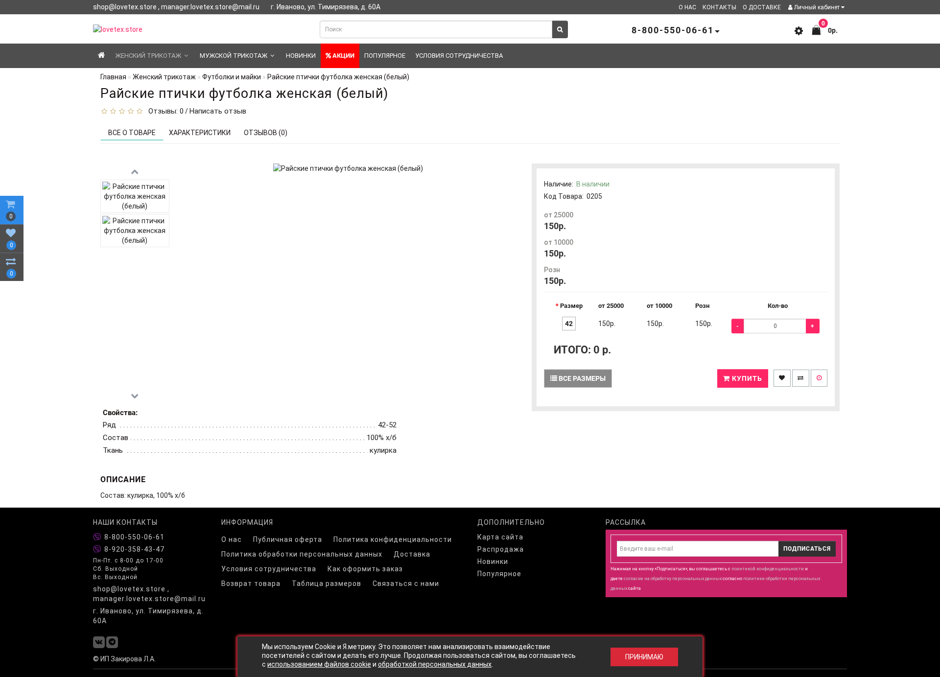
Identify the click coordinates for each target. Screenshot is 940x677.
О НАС (687, 7)
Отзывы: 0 (164, 111)
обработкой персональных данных (435, 664)
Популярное (384, 55)
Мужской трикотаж (233, 55)
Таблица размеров (326, 583)
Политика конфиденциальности (392, 539)
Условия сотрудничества (459, 55)
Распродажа (500, 549)
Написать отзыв (217, 111)
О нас (231, 539)
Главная (113, 77)
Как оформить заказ (365, 569)
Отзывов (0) (265, 133)
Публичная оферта (287, 539)
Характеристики (200, 133)
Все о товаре (132, 133)
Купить (746, 378)
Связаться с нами (406, 583)
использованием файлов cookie (319, 664)
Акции (342, 55)
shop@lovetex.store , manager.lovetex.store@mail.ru (149, 594)
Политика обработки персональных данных (301, 554)
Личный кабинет (817, 7)
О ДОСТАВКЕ (762, 7)
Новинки (301, 55)
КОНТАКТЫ (719, 7)
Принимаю (644, 657)
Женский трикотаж (148, 55)
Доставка (412, 554)
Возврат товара (251, 583)
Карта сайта (500, 537)
